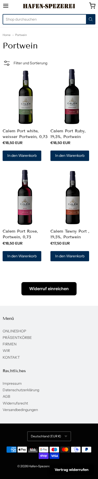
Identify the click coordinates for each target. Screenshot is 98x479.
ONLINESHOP (14, 331)
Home (6, 35)
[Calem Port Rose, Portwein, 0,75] (25, 197)
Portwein (21, 35)
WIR (6, 350)
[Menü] (12, 6)
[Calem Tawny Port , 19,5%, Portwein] (72, 197)
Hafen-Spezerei (39, 466)
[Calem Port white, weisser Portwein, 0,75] (25, 97)
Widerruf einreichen (49, 288)
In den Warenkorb (22, 155)
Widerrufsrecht (15, 403)
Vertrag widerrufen (72, 469)
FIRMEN (9, 344)
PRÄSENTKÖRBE (17, 337)
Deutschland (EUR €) (46, 436)
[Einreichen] (90, 19)
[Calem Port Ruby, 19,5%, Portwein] (72, 97)
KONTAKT (11, 357)
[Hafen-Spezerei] (49, 6)
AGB (6, 396)
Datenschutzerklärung (21, 390)
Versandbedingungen (20, 409)
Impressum (12, 383)
